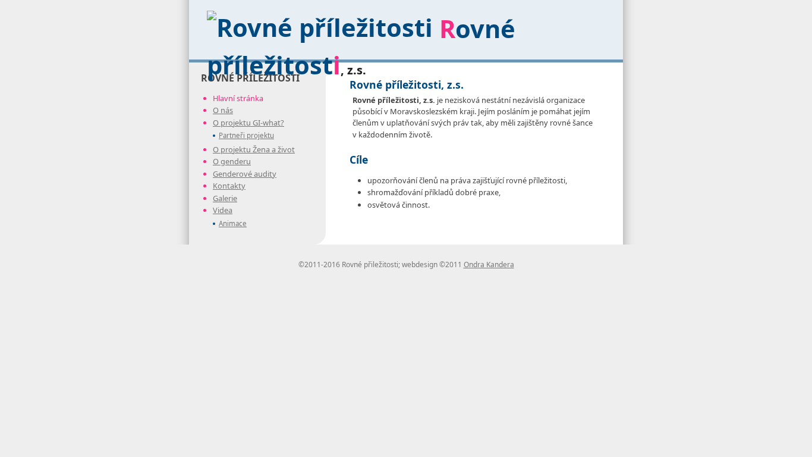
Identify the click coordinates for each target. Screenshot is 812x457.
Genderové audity (244, 173)
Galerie (225, 198)
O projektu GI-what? (248, 122)
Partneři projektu (246, 135)
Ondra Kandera (489, 264)
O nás (223, 110)
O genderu (232, 161)
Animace (233, 223)
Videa (222, 210)
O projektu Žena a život (254, 149)
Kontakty (229, 185)
